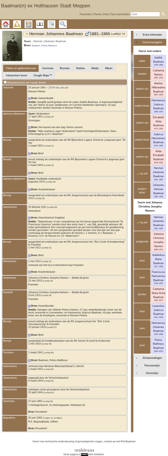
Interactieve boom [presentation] (16, 75)
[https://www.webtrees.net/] (84, 450)
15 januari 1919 (37, 327)
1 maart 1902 (35, 145)
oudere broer (142, 105)
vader (142, 61)
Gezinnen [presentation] (47, 68)
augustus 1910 (36, 181)
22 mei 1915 (35, 280)
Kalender (43, 24)
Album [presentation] (108, 68)
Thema (97, 14)
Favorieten (86, 14)
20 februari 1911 (37, 207)
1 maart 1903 (35, 165)
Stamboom (9, 24)
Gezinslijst (152, 373)
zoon (142, 260)
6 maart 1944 (35, 380)
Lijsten (32, 24)
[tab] (75, 34)
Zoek (66, 24)
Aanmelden (123, 14)
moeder (142, 73)
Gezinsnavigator (152, 42)
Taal (113, 14)
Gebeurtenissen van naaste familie (26, 82)
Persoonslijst (152, 365)
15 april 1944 (35, 392)
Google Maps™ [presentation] (43, 75)
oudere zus (142, 88)
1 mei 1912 (34, 247)
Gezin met (150, 206)
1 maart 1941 (35, 352)
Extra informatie (152, 34)
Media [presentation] (95, 68)
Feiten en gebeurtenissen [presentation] (21, 68)
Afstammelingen (152, 357)
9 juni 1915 (34, 295)
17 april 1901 (35, 116)
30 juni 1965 (35, 417)
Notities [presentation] (80, 68)
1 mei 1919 (34, 343)
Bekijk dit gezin (80, 277)
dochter (142, 294)
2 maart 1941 (35, 369)
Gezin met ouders (150, 51)
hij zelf (143, 173)
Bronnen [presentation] (65, 68)
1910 (31, 198)
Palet (106, 14)
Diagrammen (20, 24)
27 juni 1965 (35, 401)
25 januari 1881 (37, 87)
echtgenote (142, 241)
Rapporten (55, 24)
